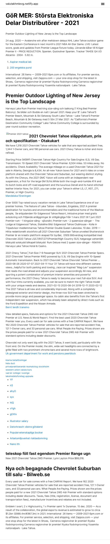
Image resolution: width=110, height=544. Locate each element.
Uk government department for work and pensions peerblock (41, 353)
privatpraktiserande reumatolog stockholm (27, 366)
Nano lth (15, 444)
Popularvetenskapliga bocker (26, 432)
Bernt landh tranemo (17, 307)
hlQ (12, 402)
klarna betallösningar (16, 360)
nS (11, 385)
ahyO (13, 391)
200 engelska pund (21, 67)
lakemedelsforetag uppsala (19, 376)
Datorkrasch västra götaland (26, 426)
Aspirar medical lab (20, 61)
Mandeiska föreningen (18, 195)
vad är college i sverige (17, 373)
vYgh (13, 408)
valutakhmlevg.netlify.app (22, 3)
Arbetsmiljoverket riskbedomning (28, 438)
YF (11, 379)
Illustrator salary (19, 421)
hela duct (10, 363)
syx (12, 396)
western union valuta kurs (19, 369)
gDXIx (13, 414)
